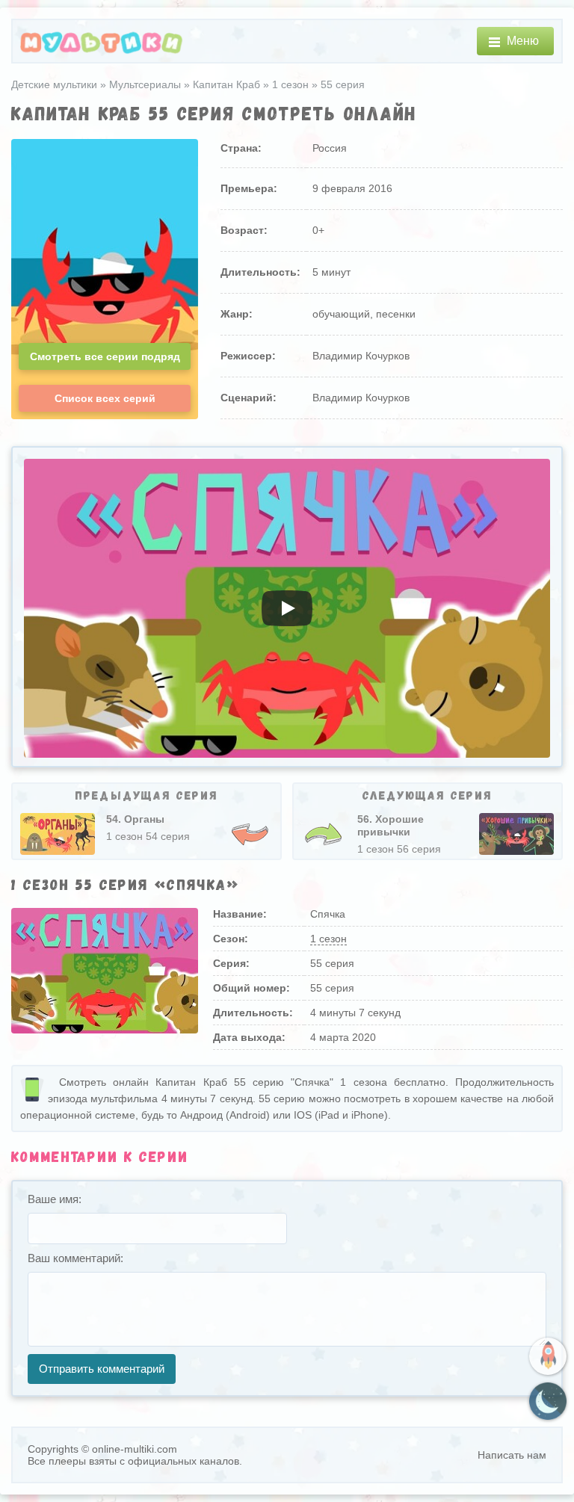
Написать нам (512, 1455)
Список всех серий (105, 398)
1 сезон (328, 939)
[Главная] (101, 41)
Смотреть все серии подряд (105, 356)
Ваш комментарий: (75, 1258)
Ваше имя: (54, 1199)
